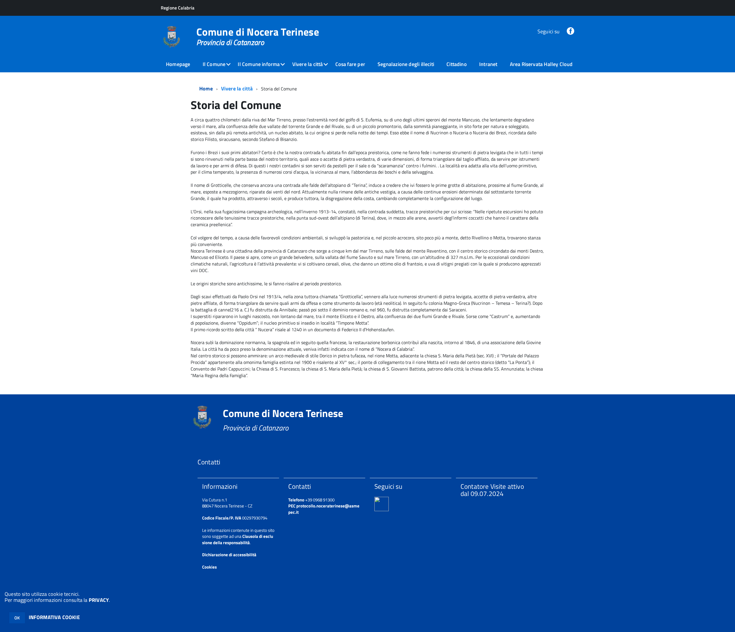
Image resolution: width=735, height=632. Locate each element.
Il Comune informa (259, 64)
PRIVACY (99, 600)
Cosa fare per (350, 64)
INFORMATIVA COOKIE (54, 617)
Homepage (178, 64)
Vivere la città (307, 64)
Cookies (209, 567)
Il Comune (214, 64)
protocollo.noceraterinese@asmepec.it (323, 509)
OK (17, 617)
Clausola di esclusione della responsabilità (237, 539)
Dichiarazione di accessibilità (229, 554)
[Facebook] (570, 31)
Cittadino (456, 64)
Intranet (488, 64)
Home (206, 88)
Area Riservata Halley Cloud (541, 64)
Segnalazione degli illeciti (406, 64)
